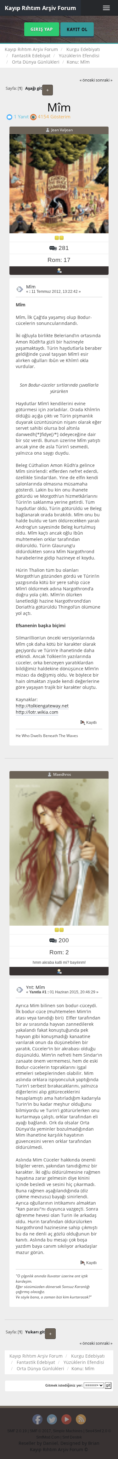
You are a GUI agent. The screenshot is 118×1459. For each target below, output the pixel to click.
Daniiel (50, 1443)
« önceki (87, 80)
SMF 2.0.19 (17, 1431)
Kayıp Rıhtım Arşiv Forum (40, 8)
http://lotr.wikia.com (37, 712)
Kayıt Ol (77, 29)
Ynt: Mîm (35, 987)
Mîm (31, 287)
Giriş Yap (42, 29)
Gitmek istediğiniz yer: (64, 1385)
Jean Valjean (62, 130)
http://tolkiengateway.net (42, 706)
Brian (93, 1443)
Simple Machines (67, 1431)
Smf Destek (72, 1437)
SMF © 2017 (40, 1431)
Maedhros (62, 774)
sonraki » (104, 80)
